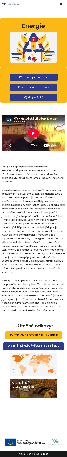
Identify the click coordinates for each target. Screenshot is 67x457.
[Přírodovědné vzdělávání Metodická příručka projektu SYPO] (11, 3)
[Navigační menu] (61, 3)
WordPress (42, 453)
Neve (22, 453)
